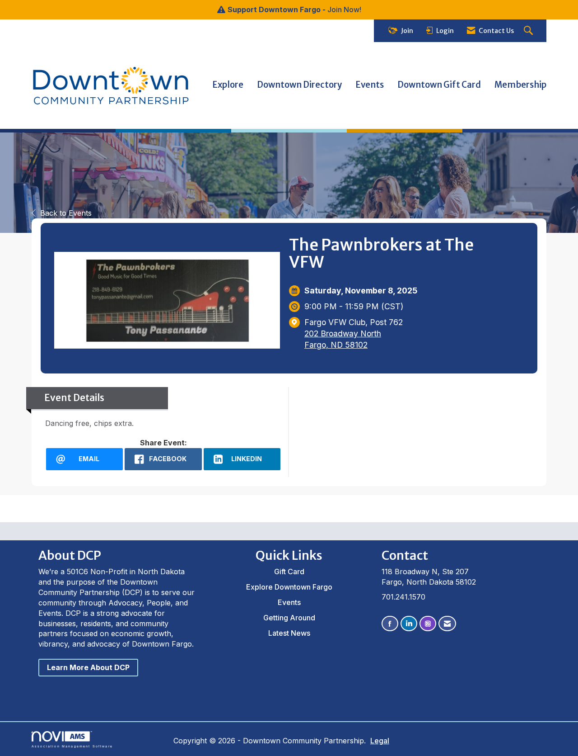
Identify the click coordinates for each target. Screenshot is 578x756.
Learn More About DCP (88, 667)
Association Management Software (72, 746)
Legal (379, 740)
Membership (520, 85)
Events (369, 85)
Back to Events (66, 212)
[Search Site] (529, 31)
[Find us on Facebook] (390, 624)
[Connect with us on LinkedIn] (409, 624)
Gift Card (289, 571)
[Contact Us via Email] (447, 624)
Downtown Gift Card (439, 85)
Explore (227, 85)
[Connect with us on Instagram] (428, 624)
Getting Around (289, 617)
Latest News (289, 633)
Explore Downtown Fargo (289, 586)
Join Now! (344, 9)
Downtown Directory (299, 85)
